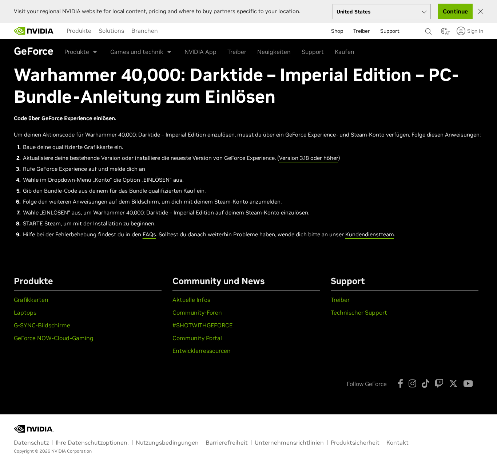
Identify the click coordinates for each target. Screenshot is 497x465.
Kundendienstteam (369, 234)
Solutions (111, 30)
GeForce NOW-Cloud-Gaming (54, 338)
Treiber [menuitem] (361, 31)
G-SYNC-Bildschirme (42, 325)
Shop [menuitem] (337, 31)
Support (313, 51)
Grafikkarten (31, 299)
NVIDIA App (200, 51)
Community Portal (197, 338)
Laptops (25, 312)
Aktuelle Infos (191, 299)
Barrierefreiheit (227, 442)
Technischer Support (359, 312)
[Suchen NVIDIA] (429, 29)
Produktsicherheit (355, 442)
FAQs (149, 234)
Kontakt (397, 442)
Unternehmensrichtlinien (289, 442)
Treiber (236, 51)
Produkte (79, 30)
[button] (444, 33)
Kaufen (344, 51)
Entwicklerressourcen (201, 350)
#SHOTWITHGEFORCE (202, 325)
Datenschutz (31, 442)
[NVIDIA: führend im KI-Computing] (34, 31)
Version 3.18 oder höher (308, 157)
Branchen (144, 30)
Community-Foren (197, 312)
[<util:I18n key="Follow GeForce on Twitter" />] (453, 383)
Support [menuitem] (389, 31)
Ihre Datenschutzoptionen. (92, 442)
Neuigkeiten (274, 51)
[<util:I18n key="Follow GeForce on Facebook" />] (400, 383)
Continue (455, 11)
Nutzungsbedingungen (167, 442)
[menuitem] (79, 31)
